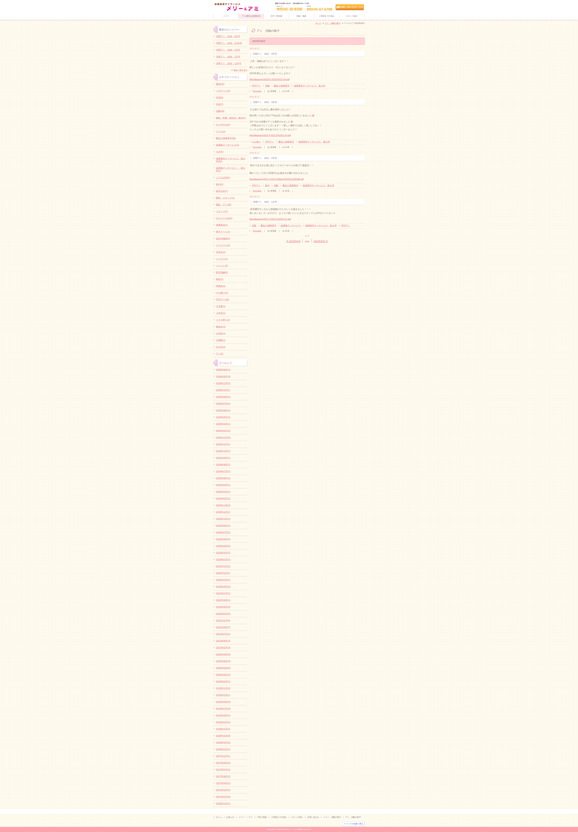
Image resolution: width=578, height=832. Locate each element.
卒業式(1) (220, 286)
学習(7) (219, 104)
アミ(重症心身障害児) (251, 16)
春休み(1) (220, 326)
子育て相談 (262, 817)
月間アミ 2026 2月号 (228, 50)
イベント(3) (222, 265)
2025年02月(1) (223, 430)
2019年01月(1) (223, 722)
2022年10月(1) (223, 580)
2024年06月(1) (223, 478)
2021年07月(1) (223, 634)
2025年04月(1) (223, 424)
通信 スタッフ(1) (225, 198)
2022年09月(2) (223, 586)
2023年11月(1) (223, 512)
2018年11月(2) (223, 729)
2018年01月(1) (223, 749)
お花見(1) (220, 333)
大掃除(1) (220, 340)
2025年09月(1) (223, 397)
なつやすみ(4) (223, 124)
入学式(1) (220, 313)
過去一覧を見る (240, 70)
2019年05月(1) (223, 715)
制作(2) (219, 279)
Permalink (257, 91)
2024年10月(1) (223, 451)
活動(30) (220, 111)
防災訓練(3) (222, 272)
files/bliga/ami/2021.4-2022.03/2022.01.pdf (270, 219)
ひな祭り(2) (222, 292)
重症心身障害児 (282, 85)
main (307, 241)
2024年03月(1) (223, 491)
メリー (226, 16)
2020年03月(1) (223, 674)
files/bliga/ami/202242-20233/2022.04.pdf (269, 79)
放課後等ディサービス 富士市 (309, 85)
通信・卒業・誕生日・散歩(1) (231, 118)
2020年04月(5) (223, 668)
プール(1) (220, 131)
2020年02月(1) (223, 681)
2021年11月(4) (223, 620)
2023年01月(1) (223, 559)
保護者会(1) (222, 225)
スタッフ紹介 (352, 16)
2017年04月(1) (223, 783)
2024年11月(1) (223, 444)
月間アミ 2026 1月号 (228, 56)
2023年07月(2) (223, 532)
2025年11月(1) (223, 390)
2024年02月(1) (223, 498)
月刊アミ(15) (222, 299)
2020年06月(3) (223, 661)
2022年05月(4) (223, 607)
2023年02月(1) (223, 552)
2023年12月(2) (223, 505)
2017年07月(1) (223, 769)
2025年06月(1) (223, 410)
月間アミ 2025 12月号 (228, 63)
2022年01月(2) (223, 613)
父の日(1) (220, 347)
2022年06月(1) (223, 600)
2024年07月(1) (223, 471)
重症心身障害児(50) (226, 138)
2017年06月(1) (223, 776)
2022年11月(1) (223, 573)
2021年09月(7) (223, 627)
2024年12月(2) (223, 437)
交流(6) (219, 97)
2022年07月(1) (223, 593)
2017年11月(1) (223, 756)
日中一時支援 (276, 16)
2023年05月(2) (223, 539)
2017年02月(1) (223, 790)
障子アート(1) (223, 231)
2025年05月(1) (223, 417)
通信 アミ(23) (223, 204)
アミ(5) (219, 353)
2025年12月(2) (223, 383)
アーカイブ (225, 362)
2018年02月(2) (223, 742)
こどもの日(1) (223, 177)
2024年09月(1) (223, 458)
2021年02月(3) (223, 647)
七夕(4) (219, 151)
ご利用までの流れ (326, 16)
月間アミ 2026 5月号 (228, 36)
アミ (251, 817)
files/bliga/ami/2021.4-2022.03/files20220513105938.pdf (277, 179)
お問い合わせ (313, 817)
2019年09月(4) (223, 702)
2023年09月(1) (223, 525)
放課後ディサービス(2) (227, 145)
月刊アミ (256, 85)
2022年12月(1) (223, 566)
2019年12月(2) (223, 688)
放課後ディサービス (291, 225)
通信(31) (220, 84)
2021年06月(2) (223, 641)
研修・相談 (301, 16)
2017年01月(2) (223, 796)
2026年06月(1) (223, 369)
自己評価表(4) (223, 238)
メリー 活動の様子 (332, 817)
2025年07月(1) (223, 403)
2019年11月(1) (223, 695)
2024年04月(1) (223, 485)
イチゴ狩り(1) (223, 320)
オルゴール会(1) (224, 218)
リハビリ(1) (222, 259)
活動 (267, 85)
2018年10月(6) (223, 735)
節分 (267, 185)
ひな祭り (256, 142)
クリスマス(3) (223, 245)
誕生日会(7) (222, 191)
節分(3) (219, 184)
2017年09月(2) (223, 763)
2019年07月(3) (223, 708)
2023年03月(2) (223, 546)
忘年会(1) (220, 252)
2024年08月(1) (223, 464)
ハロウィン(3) (223, 90)
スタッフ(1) (222, 211)
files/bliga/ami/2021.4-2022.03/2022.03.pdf (270, 135)
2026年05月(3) (223, 376)
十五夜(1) (220, 306)
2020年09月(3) (223, 654)
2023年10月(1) (223, 519)
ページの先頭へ (353, 823)
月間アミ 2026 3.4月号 (229, 43)
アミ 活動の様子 (332, 23)
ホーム (318, 23)
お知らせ (230, 817)
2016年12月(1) (223, 803)
